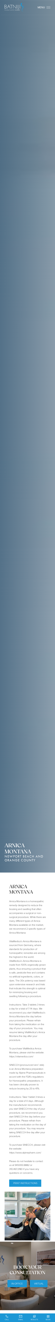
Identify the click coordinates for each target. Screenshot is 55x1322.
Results (34, 1319)
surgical (29, 913)
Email (20, 1319)
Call (7, 1319)
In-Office (17, 1283)
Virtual (39, 1283)
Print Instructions (25, 1183)
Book (48, 1319)
